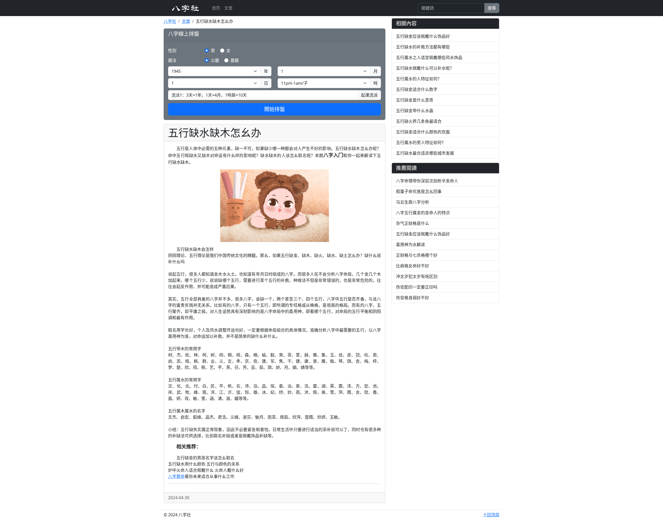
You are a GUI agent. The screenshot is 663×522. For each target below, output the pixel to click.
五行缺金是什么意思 (414, 100)
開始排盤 (274, 109)
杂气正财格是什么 (412, 223)
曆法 (172, 60)
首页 (216, 8)
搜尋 (492, 8)
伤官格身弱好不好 (412, 298)
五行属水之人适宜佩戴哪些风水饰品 (429, 57)
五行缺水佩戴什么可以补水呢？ (425, 68)
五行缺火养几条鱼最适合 (419, 121)
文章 (228, 8)
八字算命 (176, 476)
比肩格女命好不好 (412, 266)
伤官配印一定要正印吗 (416, 287)
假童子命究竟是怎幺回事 (419, 191)
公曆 (215, 60)
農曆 (234, 60)
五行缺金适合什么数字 (416, 89)
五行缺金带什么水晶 (414, 110)
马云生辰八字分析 (412, 202)
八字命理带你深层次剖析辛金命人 (427, 181)
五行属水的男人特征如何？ (421, 142)
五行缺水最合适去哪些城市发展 (425, 153)
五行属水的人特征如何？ (419, 79)
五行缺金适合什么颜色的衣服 (423, 132)
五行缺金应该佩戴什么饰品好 (423, 36)
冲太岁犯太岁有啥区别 (416, 276)
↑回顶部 (491, 515)
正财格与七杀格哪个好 (416, 255)
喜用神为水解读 (410, 244)
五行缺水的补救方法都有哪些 (423, 47)
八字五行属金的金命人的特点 (423, 213)
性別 (172, 50)
